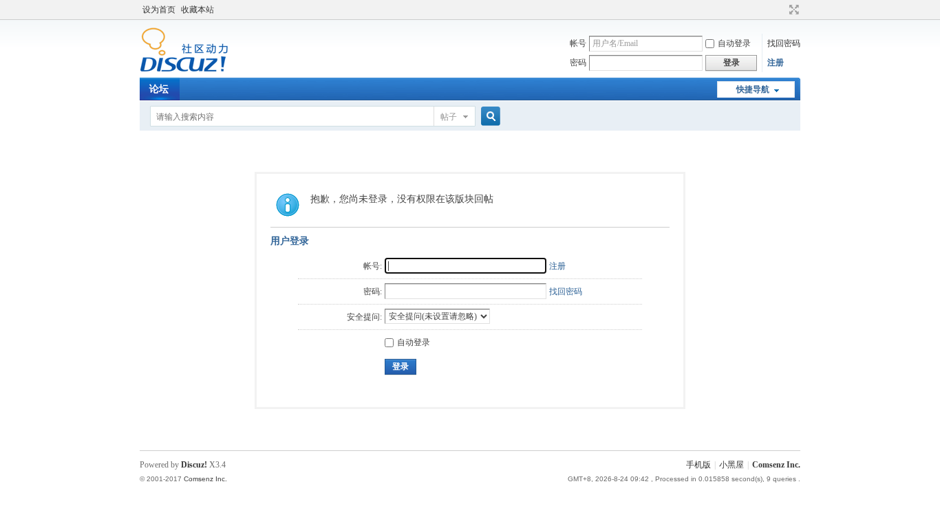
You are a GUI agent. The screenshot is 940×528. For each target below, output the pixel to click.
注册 (775, 62)
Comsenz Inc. (776, 465)
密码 (578, 62)
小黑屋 (731, 465)
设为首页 (158, 9)
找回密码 (783, 43)
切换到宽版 (792, 9)
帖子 (448, 117)
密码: (372, 291)
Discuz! (194, 465)
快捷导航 (752, 89)
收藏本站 (197, 9)
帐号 (578, 43)
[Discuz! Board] (184, 69)
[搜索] (489, 116)
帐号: (372, 266)
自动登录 (734, 43)
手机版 (698, 465)
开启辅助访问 (781, 9)
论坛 (159, 89)
